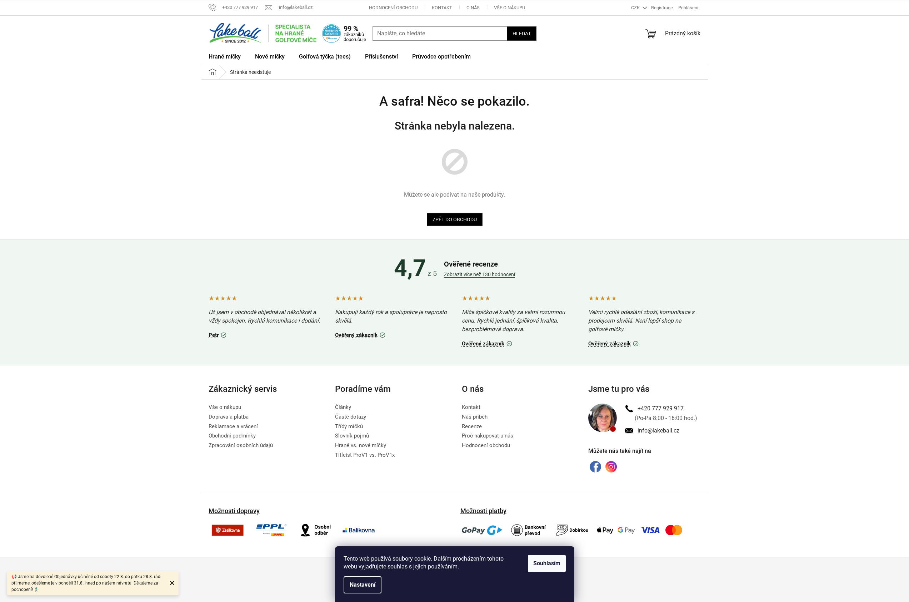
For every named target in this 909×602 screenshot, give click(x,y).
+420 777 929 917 (661, 408)
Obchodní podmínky (232, 435)
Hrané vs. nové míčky (360, 445)
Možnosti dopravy (234, 511)
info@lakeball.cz (658, 430)
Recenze (472, 426)
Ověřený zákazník (361, 334)
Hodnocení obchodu (393, 7)
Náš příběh (475, 417)
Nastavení (362, 584)
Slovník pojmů (352, 435)
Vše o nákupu (509, 7)
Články (343, 407)
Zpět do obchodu (455, 219)
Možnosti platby (483, 511)
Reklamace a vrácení (233, 426)
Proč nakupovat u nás (487, 435)
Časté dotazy (350, 417)
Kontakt (442, 7)
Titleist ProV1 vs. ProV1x (365, 455)
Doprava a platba (229, 417)
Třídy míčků (349, 426)
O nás (473, 7)
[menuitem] (224, 58)
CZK (636, 7)
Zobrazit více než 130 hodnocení (479, 274)
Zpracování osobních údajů (241, 445)
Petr (219, 334)
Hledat (522, 33)
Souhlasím (546, 563)
